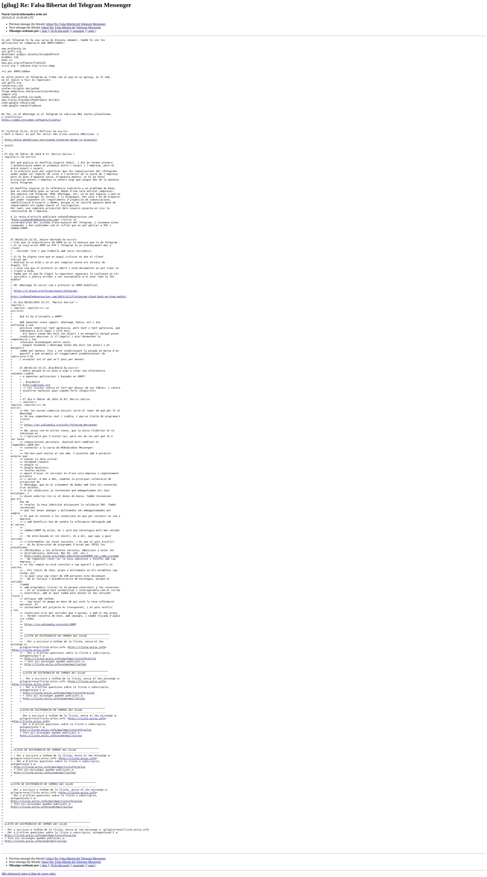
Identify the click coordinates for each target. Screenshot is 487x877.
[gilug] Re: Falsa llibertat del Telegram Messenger (76, 24)
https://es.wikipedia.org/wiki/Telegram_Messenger (60, 424)
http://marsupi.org (36, 384)
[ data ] (44, 30)
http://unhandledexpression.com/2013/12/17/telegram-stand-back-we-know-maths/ (68, 296)
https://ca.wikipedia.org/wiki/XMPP (50, 624)
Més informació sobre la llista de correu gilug (29, 873)
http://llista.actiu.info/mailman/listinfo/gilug (60, 658)
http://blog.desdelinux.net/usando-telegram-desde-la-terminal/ (51, 139)
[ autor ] (91, 30)
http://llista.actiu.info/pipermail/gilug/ (55, 664)
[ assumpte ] (78, 30)
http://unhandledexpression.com (35, 219)
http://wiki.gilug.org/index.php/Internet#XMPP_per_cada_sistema (71, 556)
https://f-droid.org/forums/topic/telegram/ (46, 290)
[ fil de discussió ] (60, 30)
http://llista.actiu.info (86, 647)
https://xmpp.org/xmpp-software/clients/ (31, 119)
